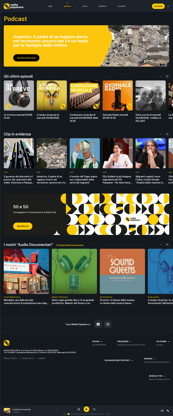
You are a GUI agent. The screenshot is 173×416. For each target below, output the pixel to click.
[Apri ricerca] (168, 6)
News (84, 6)
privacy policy (10, 358)
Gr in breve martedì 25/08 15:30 (18, 116)
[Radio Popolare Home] (13, 6)
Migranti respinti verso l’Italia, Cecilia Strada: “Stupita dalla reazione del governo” (150, 179)
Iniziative (103, 6)
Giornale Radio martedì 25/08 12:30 (115, 116)
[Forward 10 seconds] (94, 409)
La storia (121, 6)
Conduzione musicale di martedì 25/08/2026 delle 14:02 (84, 117)
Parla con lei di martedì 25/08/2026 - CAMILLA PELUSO (148, 117)
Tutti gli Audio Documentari (69, 245)
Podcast (67, 6)
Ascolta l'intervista (26, 58)
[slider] (68, 414)
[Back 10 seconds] (78, 409)
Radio (50, 6)
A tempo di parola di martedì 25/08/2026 (48, 116)
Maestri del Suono (60, 297)
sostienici (158, 6)
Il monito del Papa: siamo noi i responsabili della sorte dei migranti (83, 179)
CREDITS (42, 358)
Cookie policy (27, 358)
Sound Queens (106, 297)
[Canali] (167, 410)
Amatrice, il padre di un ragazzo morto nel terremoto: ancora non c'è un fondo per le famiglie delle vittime (51, 179)
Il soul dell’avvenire (12, 297)
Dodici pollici (153, 297)
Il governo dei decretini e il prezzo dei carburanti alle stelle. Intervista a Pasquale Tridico (19, 179)
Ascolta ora (22, 226)
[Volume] (162, 410)
